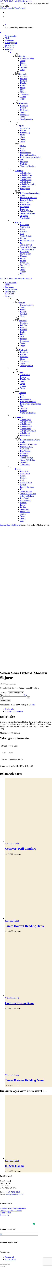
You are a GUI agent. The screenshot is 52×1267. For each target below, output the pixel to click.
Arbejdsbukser (26, 422)
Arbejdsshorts (25, 428)
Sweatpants (24, 361)
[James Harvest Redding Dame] (28, 1042)
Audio (22, 442)
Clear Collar (25, 473)
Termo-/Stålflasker (27, 460)
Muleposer (24, 453)
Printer (22, 505)
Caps (22, 395)
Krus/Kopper (25, 451)
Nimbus (23, 503)
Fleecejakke (25, 435)
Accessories (25, 375)
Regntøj (23, 312)
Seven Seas (24, 509)
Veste (22, 316)
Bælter (22, 397)
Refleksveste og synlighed (30, 404)
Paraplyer (24, 455)
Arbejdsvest (25, 433)
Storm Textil (25, 512)
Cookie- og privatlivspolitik (11, 1210)
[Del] (6, 1264)
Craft (22, 480)
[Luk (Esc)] (9, 1264)
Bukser (23, 354)
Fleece (22, 309)
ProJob (23, 507)
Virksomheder (10, 282)
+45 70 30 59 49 (13, 1192)
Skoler (7, 285)
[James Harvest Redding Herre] (28, 887)
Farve (3, 692)
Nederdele (24, 357)
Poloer (22, 334)
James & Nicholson (28, 494)
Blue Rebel (24, 471)
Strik (22, 336)
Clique (22, 476)
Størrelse (4, 695)
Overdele (10, 525)
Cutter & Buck (26, 482)
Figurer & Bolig (26, 446)
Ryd (25, 695)
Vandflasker (25, 464)
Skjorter (23, 339)
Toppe (22, 345)
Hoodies (23, 330)
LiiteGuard (24, 498)
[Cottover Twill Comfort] (28, 810)
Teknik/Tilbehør (26, 458)
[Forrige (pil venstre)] (1, 1266)
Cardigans (24, 323)
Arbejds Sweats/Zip (28, 431)
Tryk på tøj (9, 1257)
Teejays (23, 514)
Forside (3, 525)
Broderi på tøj (10, 1259)
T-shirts (23, 343)
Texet (22, 516)
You (21, 521)
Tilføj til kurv (5, 700)
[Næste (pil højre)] (4, 1266)
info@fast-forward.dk (15, 1194)
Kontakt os (9, 294)
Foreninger (9, 287)
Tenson (23, 518)
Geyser (23, 485)
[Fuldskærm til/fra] (4, 1264)
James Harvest (26, 491)
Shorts (22, 359)
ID (21, 489)
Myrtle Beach (25, 500)
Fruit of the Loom (27, 487)
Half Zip (23, 327)
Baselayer (24, 352)
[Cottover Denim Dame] (28, 964)
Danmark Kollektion (28, 444)
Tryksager (24, 462)
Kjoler (22, 332)
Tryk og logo (10, 291)
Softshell (23, 314)
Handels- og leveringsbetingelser (13, 1208)
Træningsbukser (26, 366)
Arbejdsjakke (25, 424)
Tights (22, 363)
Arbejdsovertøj (26, 426)
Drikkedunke (25, 399)
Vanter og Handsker (28, 413)
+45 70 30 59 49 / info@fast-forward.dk (16, 1)
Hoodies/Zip (25, 379)
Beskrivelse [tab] (9, 709)
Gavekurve (24, 449)
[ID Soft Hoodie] (28, 1127)
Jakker (22, 307)
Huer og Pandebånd (28, 402)
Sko (21, 406)
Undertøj (23, 411)
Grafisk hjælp (5, 1213)
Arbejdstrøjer (25, 420)
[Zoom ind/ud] (1, 1264)
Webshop (8, 296)
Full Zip (23, 325)
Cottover (23, 478)
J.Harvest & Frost (27, 496)
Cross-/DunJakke (27, 305)
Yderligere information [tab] (14, 711)
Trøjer (22, 388)
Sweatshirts (24, 341)
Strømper (24, 408)
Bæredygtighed (11, 289)
